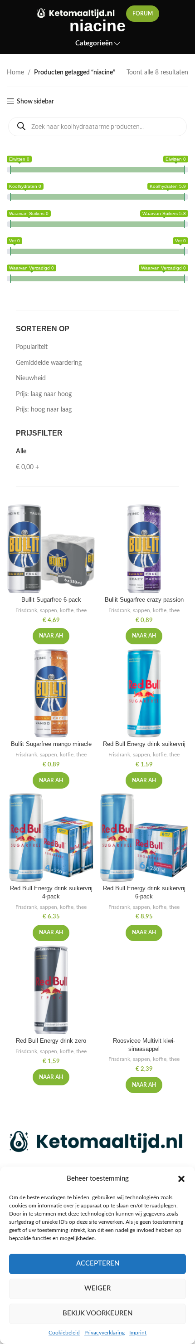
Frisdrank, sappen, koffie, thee (51, 610)
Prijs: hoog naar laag (44, 410)
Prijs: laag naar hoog (44, 394)
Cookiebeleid (64, 1332)
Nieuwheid (31, 378)
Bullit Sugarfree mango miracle (51, 744)
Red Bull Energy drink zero (51, 1041)
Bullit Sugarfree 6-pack (51, 600)
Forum (142, 13)
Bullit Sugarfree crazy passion (144, 600)
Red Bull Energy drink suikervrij (144, 744)
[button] (181, 1178)
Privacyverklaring (104, 1332)
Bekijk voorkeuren (97, 1313)
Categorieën (93, 43)
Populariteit (32, 347)
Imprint (137, 1332)
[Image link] (97, 1142)
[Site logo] (76, 13)
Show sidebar (35, 101)
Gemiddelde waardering (49, 363)
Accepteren (97, 1263)
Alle (21, 451)
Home (15, 72)
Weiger (97, 1288)
